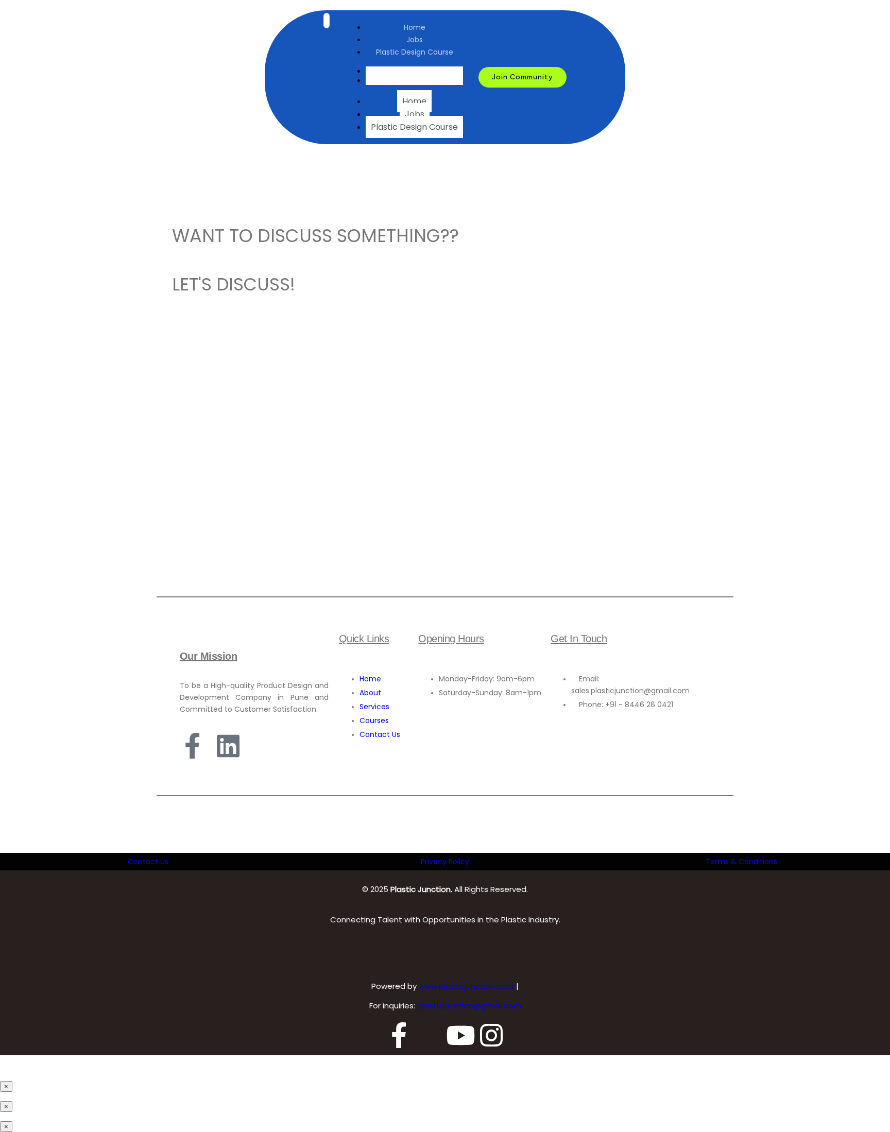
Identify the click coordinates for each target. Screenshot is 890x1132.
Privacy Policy (445, 861)
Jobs (414, 40)
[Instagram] (491, 1035)
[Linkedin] (228, 746)
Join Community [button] (522, 77)
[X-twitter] (429, 1035)
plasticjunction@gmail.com (469, 1005)
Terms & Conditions (741, 861)
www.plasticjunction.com (467, 986)
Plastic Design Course (414, 52)
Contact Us (148, 861)
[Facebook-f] (193, 746)
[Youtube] (460, 1035)
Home (414, 27)
